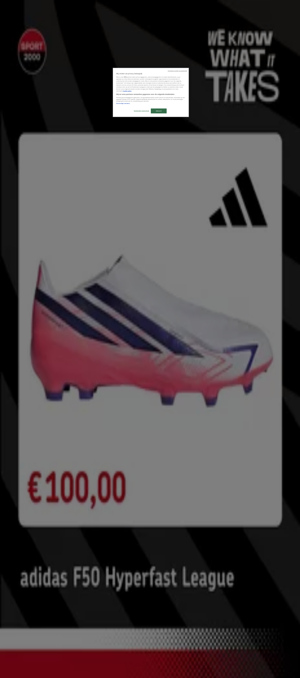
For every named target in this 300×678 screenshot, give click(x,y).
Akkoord (159, 111)
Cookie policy (127, 91)
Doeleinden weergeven (141, 111)
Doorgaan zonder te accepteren (177, 71)
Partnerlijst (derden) (123, 103)
